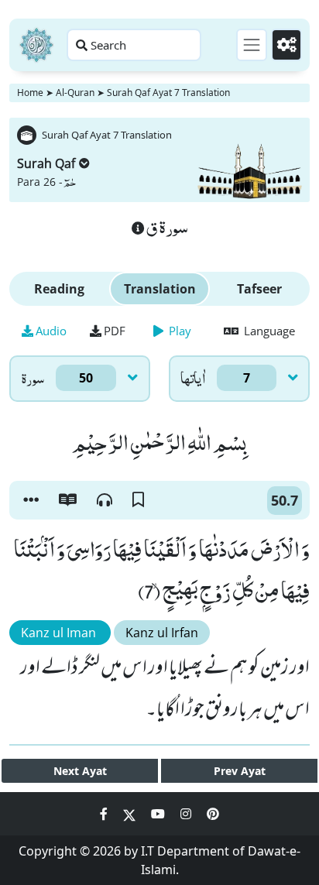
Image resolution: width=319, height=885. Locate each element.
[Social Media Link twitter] (131, 813)
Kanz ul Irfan (161, 632)
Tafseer (259, 288)
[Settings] (286, 45)
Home (30, 92)
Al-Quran (75, 92)
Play (178, 330)
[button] (31, 500)
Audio (51, 330)
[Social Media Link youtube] (159, 813)
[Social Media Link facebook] (105, 813)
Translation (160, 288)
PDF (114, 330)
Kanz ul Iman (60, 632)
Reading (59, 288)
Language (268, 330)
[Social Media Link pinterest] (213, 813)
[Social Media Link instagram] (187, 813)
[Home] (36, 44)
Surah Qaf (46, 163)
